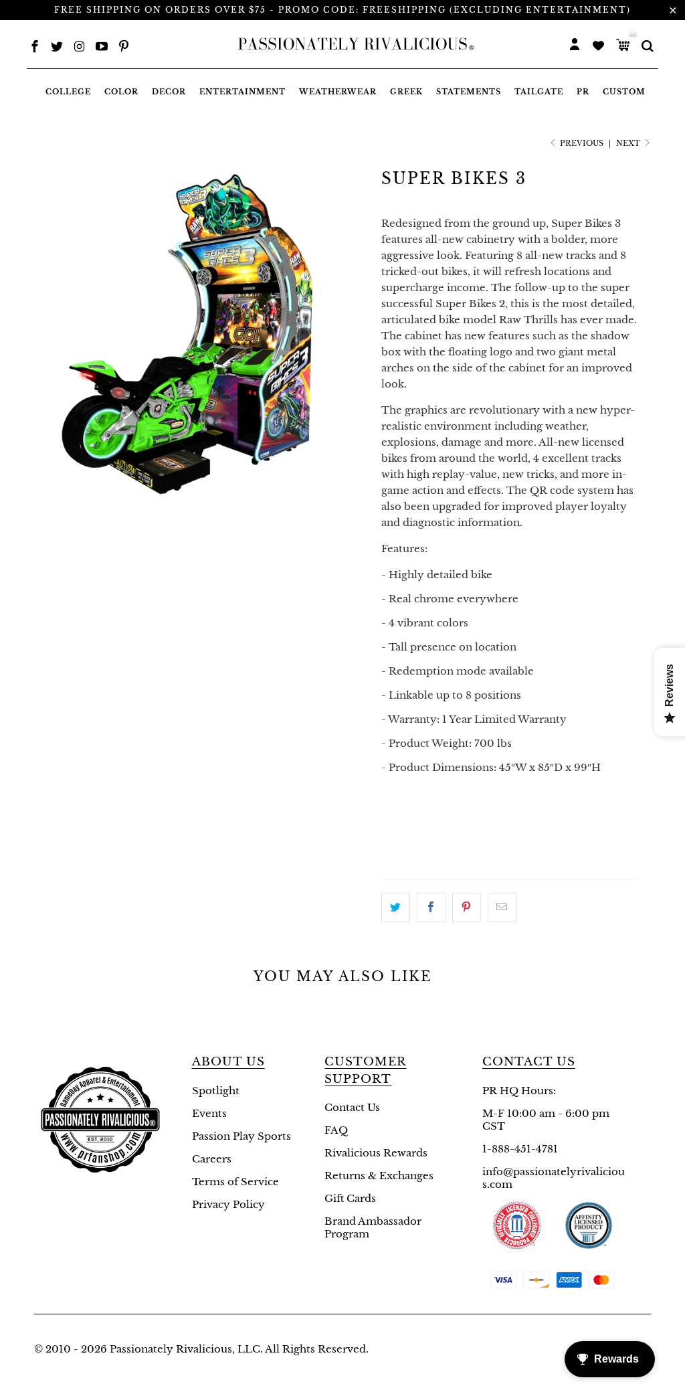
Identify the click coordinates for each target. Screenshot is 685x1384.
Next (629, 143)
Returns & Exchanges (378, 1175)
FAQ (336, 1130)
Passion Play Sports (241, 1136)
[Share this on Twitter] (395, 907)
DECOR (169, 91)
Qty (392, 823)
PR (583, 91)
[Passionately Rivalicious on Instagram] (80, 48)
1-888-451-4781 (520, 1148)
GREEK (406, 91)
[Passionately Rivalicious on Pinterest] (124, 48)
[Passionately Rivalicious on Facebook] (35, 48)
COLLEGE (68, 91)
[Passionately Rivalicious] (352, 44)
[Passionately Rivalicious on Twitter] (57, 48)
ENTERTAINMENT (242, 91)
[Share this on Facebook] (431, 907)
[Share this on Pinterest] (466, 907)
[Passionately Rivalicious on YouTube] (102, 48)
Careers (211, 1158)
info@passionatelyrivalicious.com (553, 1178)
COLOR (121, 91)
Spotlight (215, 1090)
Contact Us (352, 1107)
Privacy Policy (228, 1204)
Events (209, 1113)
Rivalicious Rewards (375, 1152)
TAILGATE (538, 91)
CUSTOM (624, 91)
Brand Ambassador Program (372, 1227)
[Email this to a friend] (502, 907)
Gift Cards (350, 1198)
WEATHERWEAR (338, 91)
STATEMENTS (468, 91)
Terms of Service (235, 1181)
